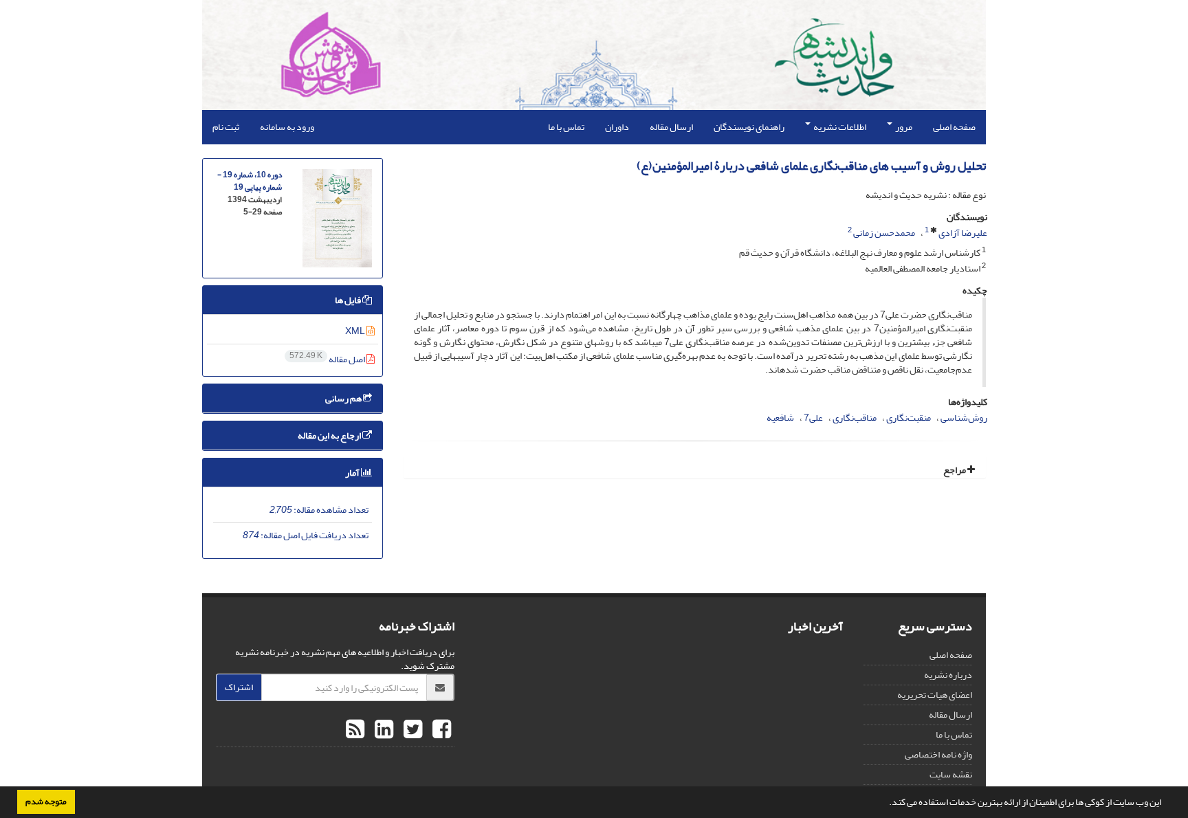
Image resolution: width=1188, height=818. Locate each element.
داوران (617, 127)
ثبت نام (225, 127)
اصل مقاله (327, 359)
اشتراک (239, 687)
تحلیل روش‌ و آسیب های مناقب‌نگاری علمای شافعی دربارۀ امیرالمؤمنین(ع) (811, 166)
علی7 (813, 417)
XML (355, 331)
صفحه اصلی (954, 127)
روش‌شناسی (963, 417)
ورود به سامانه (287, 127)
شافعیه (780, 417)
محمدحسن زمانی (884, 232)
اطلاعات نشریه (839, 127)
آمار (353, 472)
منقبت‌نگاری (908, 417)
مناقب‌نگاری (855, 417)
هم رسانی (344, 398)
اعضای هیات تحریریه (934, 694)
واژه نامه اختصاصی (938, 754)
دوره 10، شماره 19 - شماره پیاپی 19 (249, 181)
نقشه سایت (951, 774)
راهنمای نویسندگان (749, 127)
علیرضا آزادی (962, 232)
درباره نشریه (948, 674)
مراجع (955, 470)
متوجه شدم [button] (46, 801)
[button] (885, 804)
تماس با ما (566, 127)
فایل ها (348, 300)
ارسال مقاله (671, 127)
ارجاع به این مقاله (330, 435)
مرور (903, 127)
